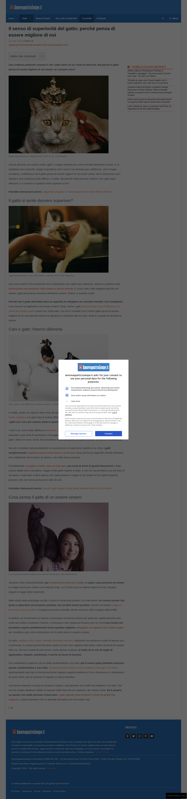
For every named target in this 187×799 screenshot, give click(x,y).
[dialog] (93, 400)
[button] (93, 401)
